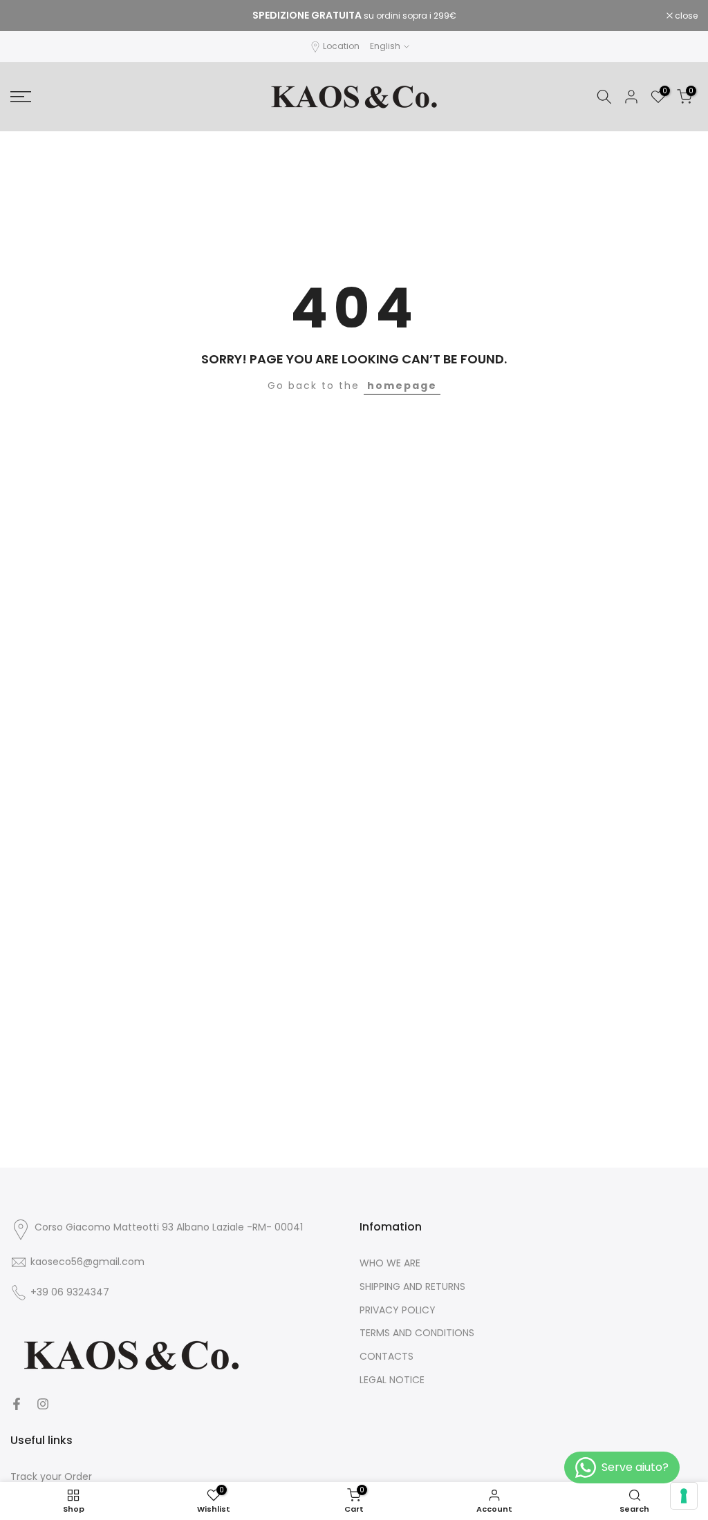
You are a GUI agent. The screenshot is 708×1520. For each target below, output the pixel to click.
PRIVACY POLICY (398, 1310)
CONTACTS (386, 1356)
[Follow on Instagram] (43, 1404)
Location (341, 46)
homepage (402, 385)
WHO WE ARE (390, 1263)
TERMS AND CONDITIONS (417, 1333)
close (29, 16)
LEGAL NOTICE (392, 1380)
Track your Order (51, 1476)
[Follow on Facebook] (16, 1404)
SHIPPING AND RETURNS (412, 1286)
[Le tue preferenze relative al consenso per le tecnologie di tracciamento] (684, 1496)
